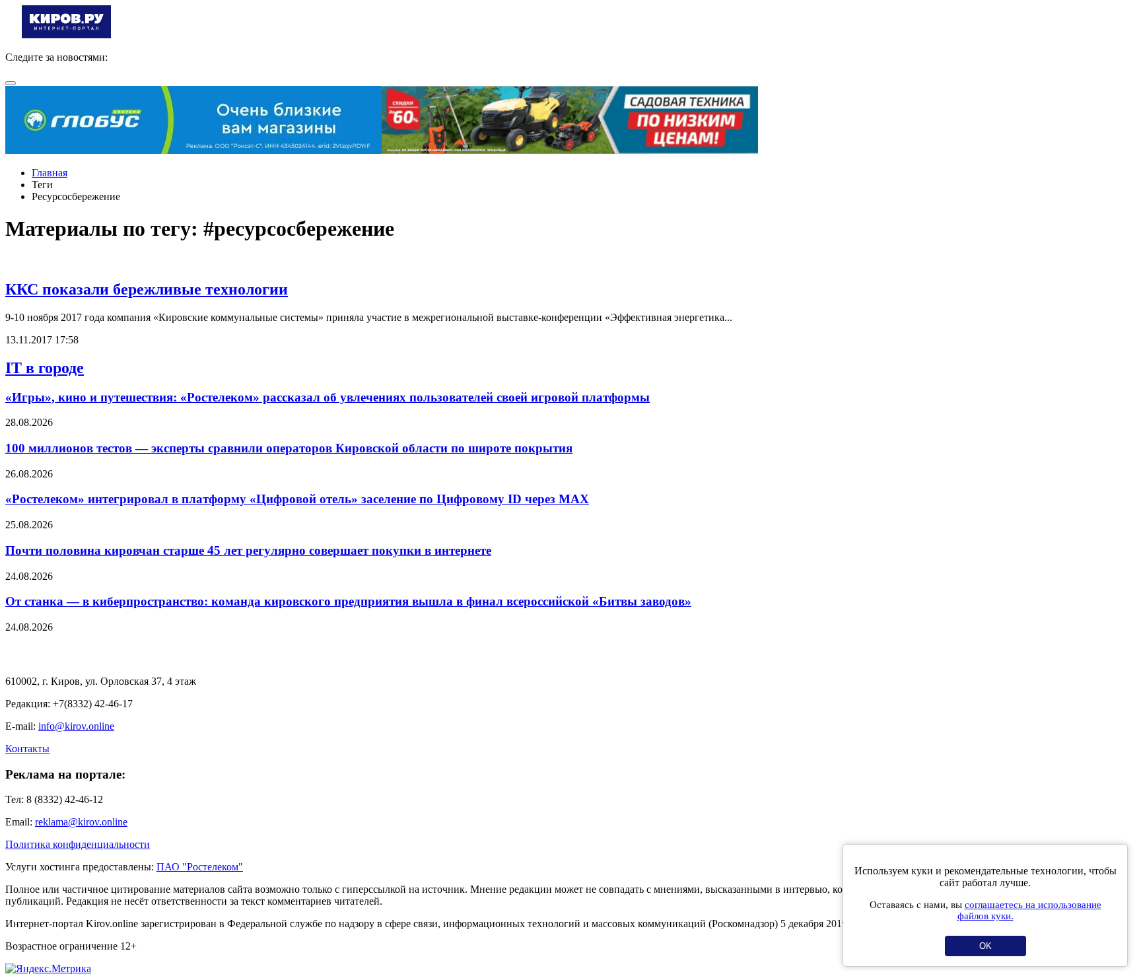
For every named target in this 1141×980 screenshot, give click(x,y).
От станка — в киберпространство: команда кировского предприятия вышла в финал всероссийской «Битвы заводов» (348, 601)
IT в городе (44, 367)
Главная (49, 172)
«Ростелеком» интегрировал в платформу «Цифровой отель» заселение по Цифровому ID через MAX (297, 499)
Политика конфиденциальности (77, 844)
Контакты (27, 748)
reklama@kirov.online (81, 821)
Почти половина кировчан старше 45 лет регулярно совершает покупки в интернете (248, 550)
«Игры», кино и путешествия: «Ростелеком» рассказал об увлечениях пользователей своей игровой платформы (327, 397)
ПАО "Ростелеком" (199, 866)
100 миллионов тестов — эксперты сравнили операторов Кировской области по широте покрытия (288, 448)
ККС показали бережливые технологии (146, 289)
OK (985, 946)
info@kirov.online (76, 726)
